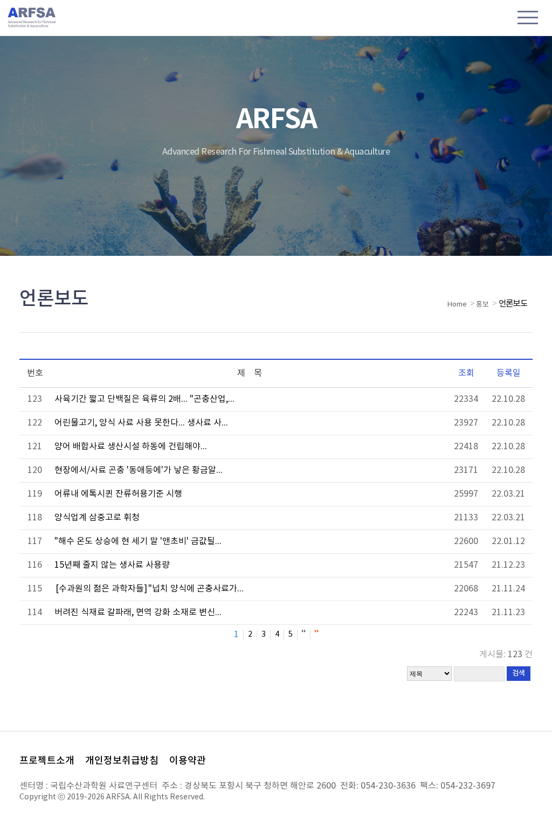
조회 (466, 373)
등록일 (508, 373)
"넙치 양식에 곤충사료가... (150, 589)
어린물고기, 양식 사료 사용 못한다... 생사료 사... (141, 423)
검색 (518, 673)
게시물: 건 (506, 654)
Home (457, 305)
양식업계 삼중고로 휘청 (97, 518)
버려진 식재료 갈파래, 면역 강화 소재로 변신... (138, 612)
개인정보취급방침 (121, 761)
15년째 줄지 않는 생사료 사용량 (112, 565)
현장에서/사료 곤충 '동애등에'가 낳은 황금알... (138, 470)
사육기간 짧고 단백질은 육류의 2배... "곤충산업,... (144, 399)
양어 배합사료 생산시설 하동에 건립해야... (130, 446)
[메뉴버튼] (527, 19)
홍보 (482, 305)
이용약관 (187, 761)
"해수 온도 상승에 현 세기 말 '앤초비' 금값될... (138, 541)
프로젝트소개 (46, 761)
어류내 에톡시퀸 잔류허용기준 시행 (118, 494)
